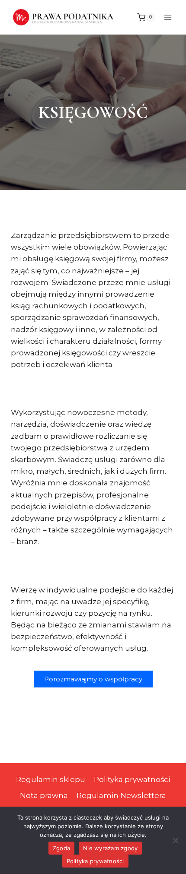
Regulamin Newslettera (121, 795)
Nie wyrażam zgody (110, 848)
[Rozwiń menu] (168, 17)
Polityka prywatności (132, 779)
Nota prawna (44, 795)
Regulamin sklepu (50, 779)
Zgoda (61, 848)
